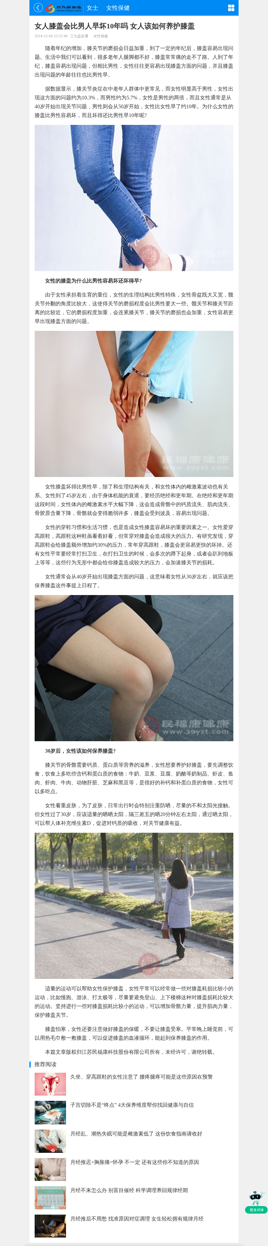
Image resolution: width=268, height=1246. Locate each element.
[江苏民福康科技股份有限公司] (63, 8)
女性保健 (118, 8)
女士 (92, 8)
